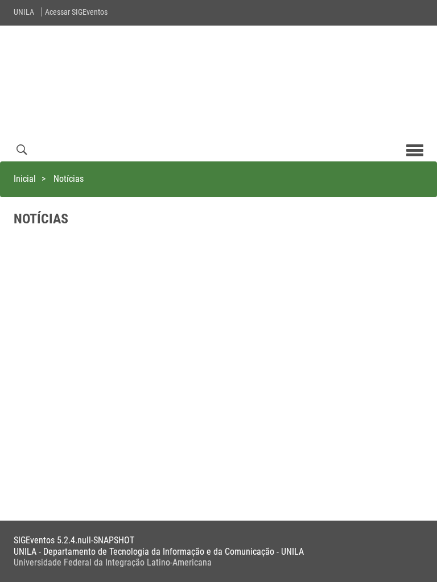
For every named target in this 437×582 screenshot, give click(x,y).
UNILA (24, 11)
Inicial (25, 178)
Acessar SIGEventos (76, 11)
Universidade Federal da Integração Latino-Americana (113, 562)
